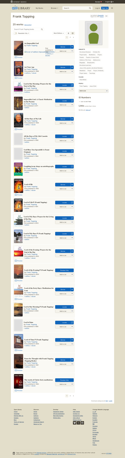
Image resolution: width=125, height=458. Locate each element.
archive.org (61, 454)
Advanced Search (39, 422)
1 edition (26, 107)
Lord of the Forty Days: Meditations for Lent (39, 289)
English (95, 418)
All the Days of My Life (32, 118)
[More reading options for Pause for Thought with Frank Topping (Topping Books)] (72, 364)
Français (95, 422)
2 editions (27, 73)
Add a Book (76, 418)
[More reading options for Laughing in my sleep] (72, 170)
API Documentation (58, 413)
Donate (98, 2)
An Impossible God (31, 43)
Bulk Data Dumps (58, 415)
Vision (15, 411)
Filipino (95, 445)
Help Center (76, 411)
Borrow (63, 47)
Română (95, 434)
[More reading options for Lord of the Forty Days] (72, 293)
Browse (53, 8)
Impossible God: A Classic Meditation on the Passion (38, 100)
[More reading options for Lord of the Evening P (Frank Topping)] (72, 274)
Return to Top (38, 424)
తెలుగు (94, 438)
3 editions (48, 54)
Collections (37, 420)
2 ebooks (49, 54)
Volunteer (16, 413)
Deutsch (95, 415)
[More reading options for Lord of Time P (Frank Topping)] (72, 344)
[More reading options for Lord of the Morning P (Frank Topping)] (72, 311)
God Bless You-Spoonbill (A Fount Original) (36, 150)
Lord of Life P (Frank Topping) (35, 202)
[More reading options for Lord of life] (72, 189)
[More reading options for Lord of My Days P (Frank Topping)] (72, 238)
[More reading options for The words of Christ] (72, 384)
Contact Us (76, 413)
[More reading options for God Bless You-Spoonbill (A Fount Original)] (72, 155)
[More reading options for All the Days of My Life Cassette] (72, 140)
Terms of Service (19, 422)
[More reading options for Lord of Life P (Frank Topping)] (72, 206)
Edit (106, 16)
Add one (88, 110)
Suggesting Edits (78, 415)
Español (95, 420)
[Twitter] (78, 423)
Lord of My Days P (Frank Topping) (37, 233)
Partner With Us (18, 415)
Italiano (95, 428)
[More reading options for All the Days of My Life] (72, 123)
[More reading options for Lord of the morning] (72, 89)
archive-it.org (71, 454)
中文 (94, 442)
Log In (97, 8)
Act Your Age (29, 67)
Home (35, 411)
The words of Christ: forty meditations (38, 379)
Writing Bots (57, 418)
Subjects (36, 418)
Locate (64, 85)
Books (35, 413)
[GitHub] (82, 423)
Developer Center (58, 411)
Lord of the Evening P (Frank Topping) (38, 270)
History (102, 16)
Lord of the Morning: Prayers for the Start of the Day (37, 84)
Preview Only (64, 270)
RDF (107, 401)
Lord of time (28, 322)
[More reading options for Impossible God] (72, 105)
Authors (36, 415)
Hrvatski (95, 426)
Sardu (94, 436)
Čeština (95, 413)
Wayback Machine (51, 454)
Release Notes (77, 420)
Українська (96, 440)
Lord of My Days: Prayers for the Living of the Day (39, 217)
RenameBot (101, 15)
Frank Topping (32, 45)
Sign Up (105, 8)
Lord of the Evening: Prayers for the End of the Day (37, 250)
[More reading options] (72, 47)
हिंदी (93, 424)
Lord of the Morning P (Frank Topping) (39, 306)
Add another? (28, 25)
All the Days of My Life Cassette (36, 136)
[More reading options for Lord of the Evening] (72, 255)
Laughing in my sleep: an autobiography (39, 166)
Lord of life (28, 184)
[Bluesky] (74, 423)
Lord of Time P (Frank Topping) (36, 339)
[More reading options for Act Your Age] (72, 71)
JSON (110, 401)
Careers (16, 418)
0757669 (108, 453)
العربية (94, 411)
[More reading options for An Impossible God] (72, 51)
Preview (19, 57)
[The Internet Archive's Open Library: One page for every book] (21, 8)
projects (36, 454)
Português (96, 432)
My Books (39, 8)
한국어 (94, 430)
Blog (15, 420)
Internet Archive (41, 452)
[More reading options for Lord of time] (72, 326)
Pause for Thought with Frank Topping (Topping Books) (38, 359)
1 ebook (33, 73)
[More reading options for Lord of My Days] (72, 222)
